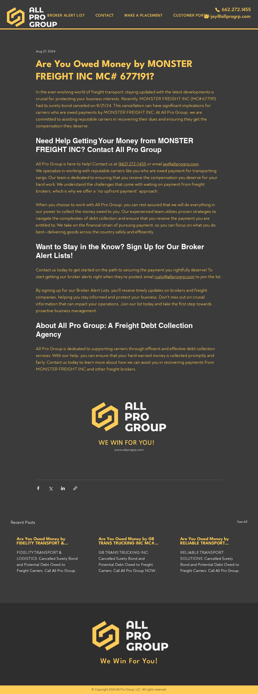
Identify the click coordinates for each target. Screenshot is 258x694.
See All (242, 522)
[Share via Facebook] (38, 488)
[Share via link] (75, 488)
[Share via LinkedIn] (62, 488)
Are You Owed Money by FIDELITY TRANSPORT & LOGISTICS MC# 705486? (42, 541)
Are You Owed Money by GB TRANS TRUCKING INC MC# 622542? (126, 541)
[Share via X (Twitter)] (50, 488)
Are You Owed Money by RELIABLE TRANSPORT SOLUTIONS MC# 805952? (207, 541)
